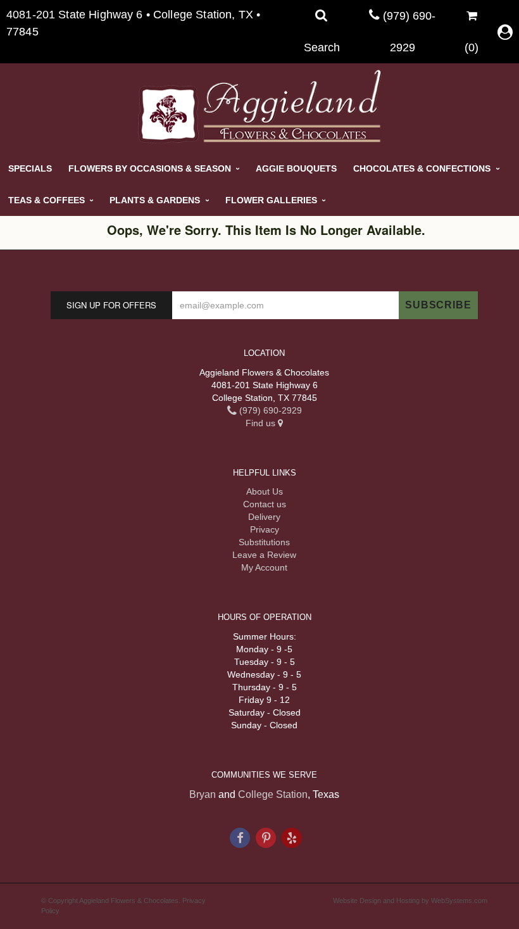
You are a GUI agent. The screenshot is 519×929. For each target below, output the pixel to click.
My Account (264, 567)
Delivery (264, 517)
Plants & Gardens (154, 200)
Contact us (264, 504)
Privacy (264, 529)
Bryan (202, 794)
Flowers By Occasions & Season (149, 168)
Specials (30, 168)
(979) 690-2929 (269, 410)
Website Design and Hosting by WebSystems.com (410, 900)
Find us (262, 423)
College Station (273, 794)
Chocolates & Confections (422, 168)
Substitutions (264, 542)
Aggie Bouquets (296, 168)
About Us (264, 491)
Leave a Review (264, 555)
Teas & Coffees (46, 200)
